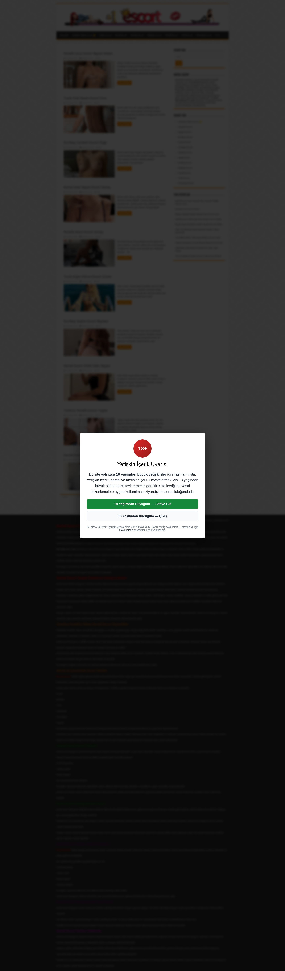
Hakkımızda (126, 530)
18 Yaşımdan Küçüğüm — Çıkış (142, 516)
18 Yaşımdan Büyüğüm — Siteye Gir (142, 504)
